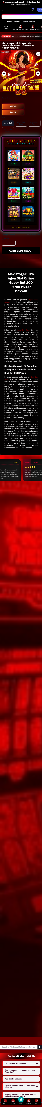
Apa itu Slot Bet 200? (13, 1079)
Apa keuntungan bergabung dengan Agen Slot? (20, 1071)
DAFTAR (13, 106)
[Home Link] (14, 10)
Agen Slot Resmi (24, 330)
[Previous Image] (4, 74)
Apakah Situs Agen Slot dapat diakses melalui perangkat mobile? (20, 1095)
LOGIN (13, 112)
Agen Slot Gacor (21, 250)
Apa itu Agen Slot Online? (15, 1063)
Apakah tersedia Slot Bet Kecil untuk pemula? (20, 1086)
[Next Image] (38, 74)
